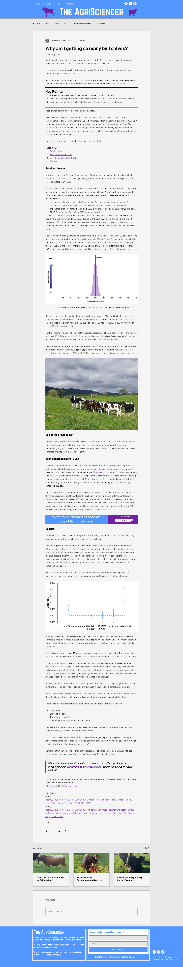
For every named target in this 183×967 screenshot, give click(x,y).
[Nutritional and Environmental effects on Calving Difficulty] (91, 863)
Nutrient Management (82, 23)
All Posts (36, 23)
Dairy (47, 23)
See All (147, 848)
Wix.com (173, 959)
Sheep (56, 23)
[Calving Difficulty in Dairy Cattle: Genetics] (132, 863)
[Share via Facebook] (46, 831)
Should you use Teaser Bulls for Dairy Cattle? (50, 879)
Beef (66, 23)
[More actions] (136, 40)
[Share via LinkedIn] (59, 831)
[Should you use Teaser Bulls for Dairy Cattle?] (51, 863)
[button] (126, 23)
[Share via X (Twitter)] (53, 831)
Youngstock (100, 23)
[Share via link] (65, 831)
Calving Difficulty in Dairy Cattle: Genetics (129, 879)
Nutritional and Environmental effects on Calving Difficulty (89, 879)
